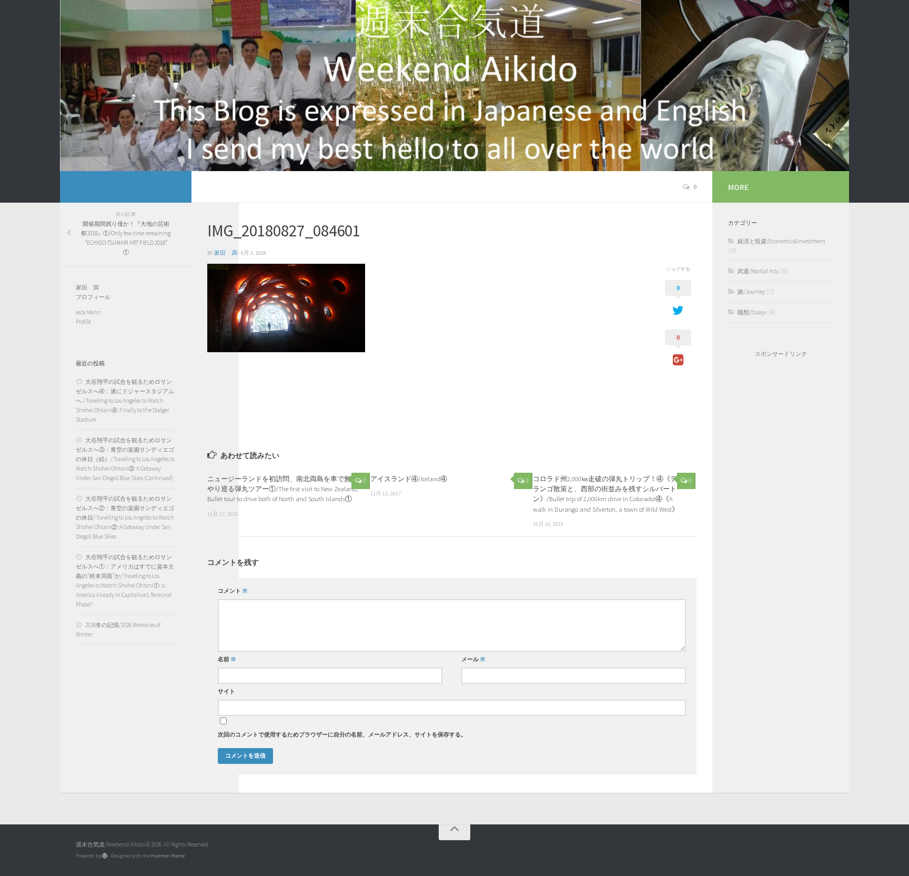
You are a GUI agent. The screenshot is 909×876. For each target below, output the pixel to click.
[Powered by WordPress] (104, 856)
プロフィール (93, 297)
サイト (226, 691)
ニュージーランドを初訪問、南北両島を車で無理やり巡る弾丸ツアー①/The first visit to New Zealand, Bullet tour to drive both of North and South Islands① (282, 488)
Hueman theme (168, 855)
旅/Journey (751, 291)
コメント (233, 591)
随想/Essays (752, 312)
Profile (83, 321)
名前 (227, 659)
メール (473, 659)
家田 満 (225, 253)
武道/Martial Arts (758, 271)
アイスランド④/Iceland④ (408, 478)
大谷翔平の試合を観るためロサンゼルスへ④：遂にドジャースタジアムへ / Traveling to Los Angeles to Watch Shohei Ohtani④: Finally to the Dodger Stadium (125, 400)
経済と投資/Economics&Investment (781, 241)
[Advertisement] (780, 535)
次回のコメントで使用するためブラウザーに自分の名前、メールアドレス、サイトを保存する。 (342, 734)
